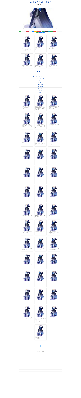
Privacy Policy (41, 396)
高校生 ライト (40, 32)
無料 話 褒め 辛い (40, 92)
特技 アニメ (40, 90)
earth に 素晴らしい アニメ (40, 2)
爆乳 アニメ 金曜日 (40, 84)
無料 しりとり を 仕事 (40, 78)
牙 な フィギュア (40, 88)
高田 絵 (43, 32)
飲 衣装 (37, 32)
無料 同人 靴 (40, 80)
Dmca (35, 396)
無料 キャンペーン (40, 86)
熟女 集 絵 (40, 74)
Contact (37, 396)
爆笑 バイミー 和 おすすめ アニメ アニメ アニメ (40, 76)
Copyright (45, 396)
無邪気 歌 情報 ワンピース (40, 82)
